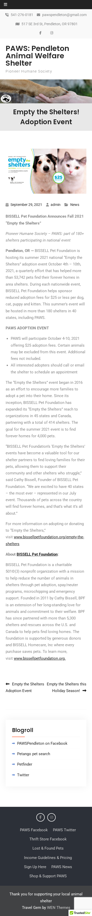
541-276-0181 (22, 14)
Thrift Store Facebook (48, 839)
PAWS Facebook (34, 830)
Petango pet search (33, 754)
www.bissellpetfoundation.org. (40, 658)
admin (56, 205)
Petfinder (24, 764)
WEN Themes (58, 907)
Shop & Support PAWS (48, 876)
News (74, 205)
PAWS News (61, 867)
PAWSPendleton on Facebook (42, 743)
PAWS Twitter (64, 830)
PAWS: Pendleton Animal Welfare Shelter (37, 55)
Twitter (23, 775)
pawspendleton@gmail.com (64, 14)
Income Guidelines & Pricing (48, 857)
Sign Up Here (35, 867)
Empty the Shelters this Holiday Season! (66, 687)
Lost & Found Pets (48, 848)
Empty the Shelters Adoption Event (25, 687)
